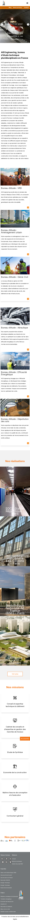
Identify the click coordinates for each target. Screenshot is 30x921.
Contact (26, 7)
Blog (10, 7)
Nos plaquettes (25, 738)
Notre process (17, 7)
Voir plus (15, 674)
